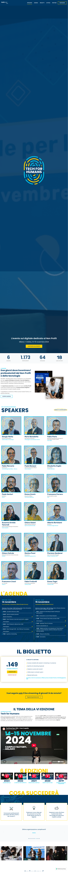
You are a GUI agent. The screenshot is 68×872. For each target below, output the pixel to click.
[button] (17, 616)
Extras (48, 2)
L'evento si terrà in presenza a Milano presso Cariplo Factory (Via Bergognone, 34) (46, 678)
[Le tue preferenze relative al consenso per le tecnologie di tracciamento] (61, 869)
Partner (54, 2)
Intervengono (6, 621)
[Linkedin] (3, 433)
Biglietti (42, 2)
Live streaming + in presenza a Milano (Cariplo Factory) (15, 604)
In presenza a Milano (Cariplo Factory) (44, 604)
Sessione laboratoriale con (42, 625)
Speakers (29, 2)
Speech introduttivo (7, 616)
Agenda (36, 2)
